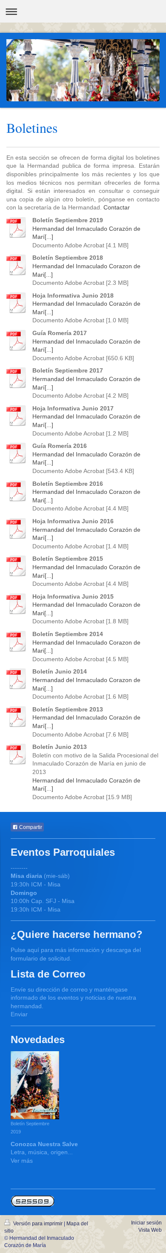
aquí (33, 949)
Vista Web (150, 1230)
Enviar (19, 1014)
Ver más (22, 1160)
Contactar (116, 207)
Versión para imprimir (38, 1224)
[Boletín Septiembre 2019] (35, 1085)
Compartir (30, 827)
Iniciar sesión (146, 1223)
